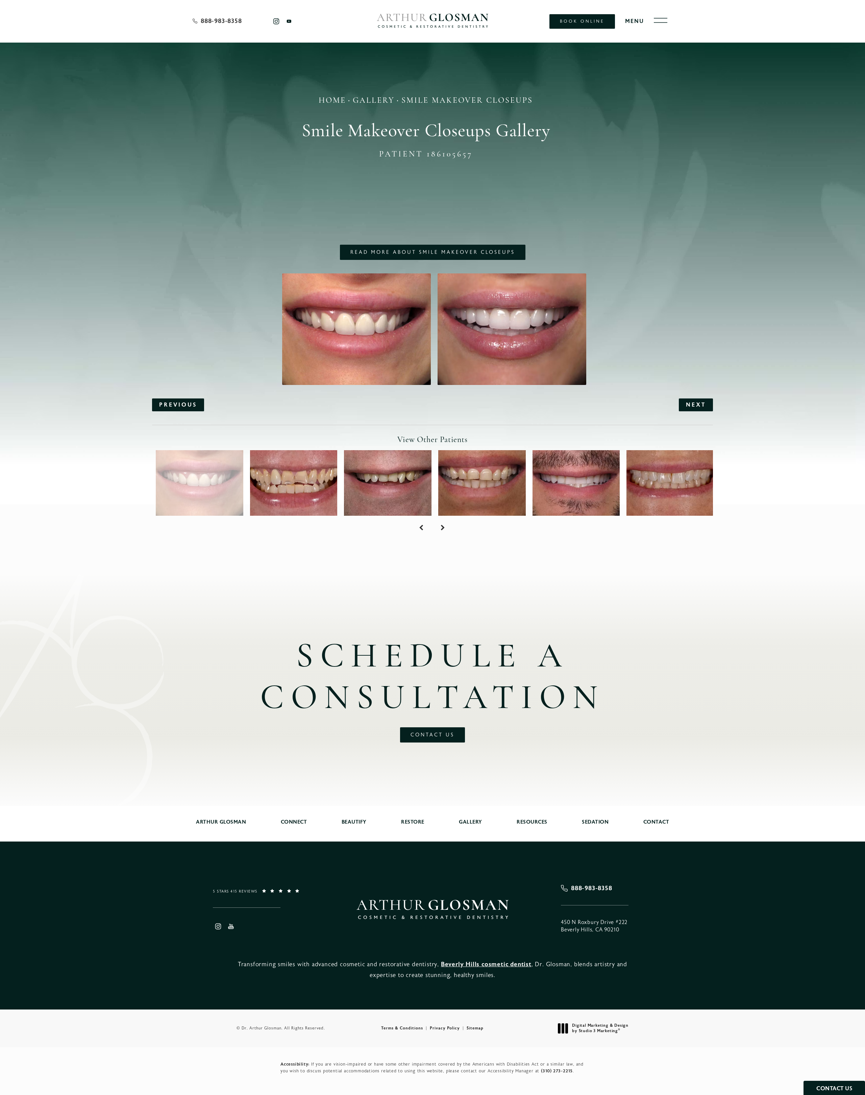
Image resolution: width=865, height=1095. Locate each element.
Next (696, 405)
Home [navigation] (332, 101)
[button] (660, 20)
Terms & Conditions (402, 1028)
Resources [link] (532, 822)
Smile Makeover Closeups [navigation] (467, 101)
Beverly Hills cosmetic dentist (486, 964)
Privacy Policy (445, 1028)
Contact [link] (656, 822)
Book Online (582, 21)
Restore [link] (412, 822)
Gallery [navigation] (374, 101)
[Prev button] (421, 527)
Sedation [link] (595, 822)
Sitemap (475, 1028)
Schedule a (432, 678)
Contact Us (432, 735)
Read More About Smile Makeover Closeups (432, 252)
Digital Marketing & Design (600, 1028)
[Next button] (443, 527)
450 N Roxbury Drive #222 (594, 926)
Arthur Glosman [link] (221, 822)
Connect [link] (294, 822)
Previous (178, 405)
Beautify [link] (354, 822)
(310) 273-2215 (557, 1070)
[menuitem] (276, 21)
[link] (217, 21)
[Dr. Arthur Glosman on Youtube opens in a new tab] (289, 21)
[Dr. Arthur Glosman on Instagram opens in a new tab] (276, 21)
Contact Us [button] (834, 1089)
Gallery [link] (470, 822)
